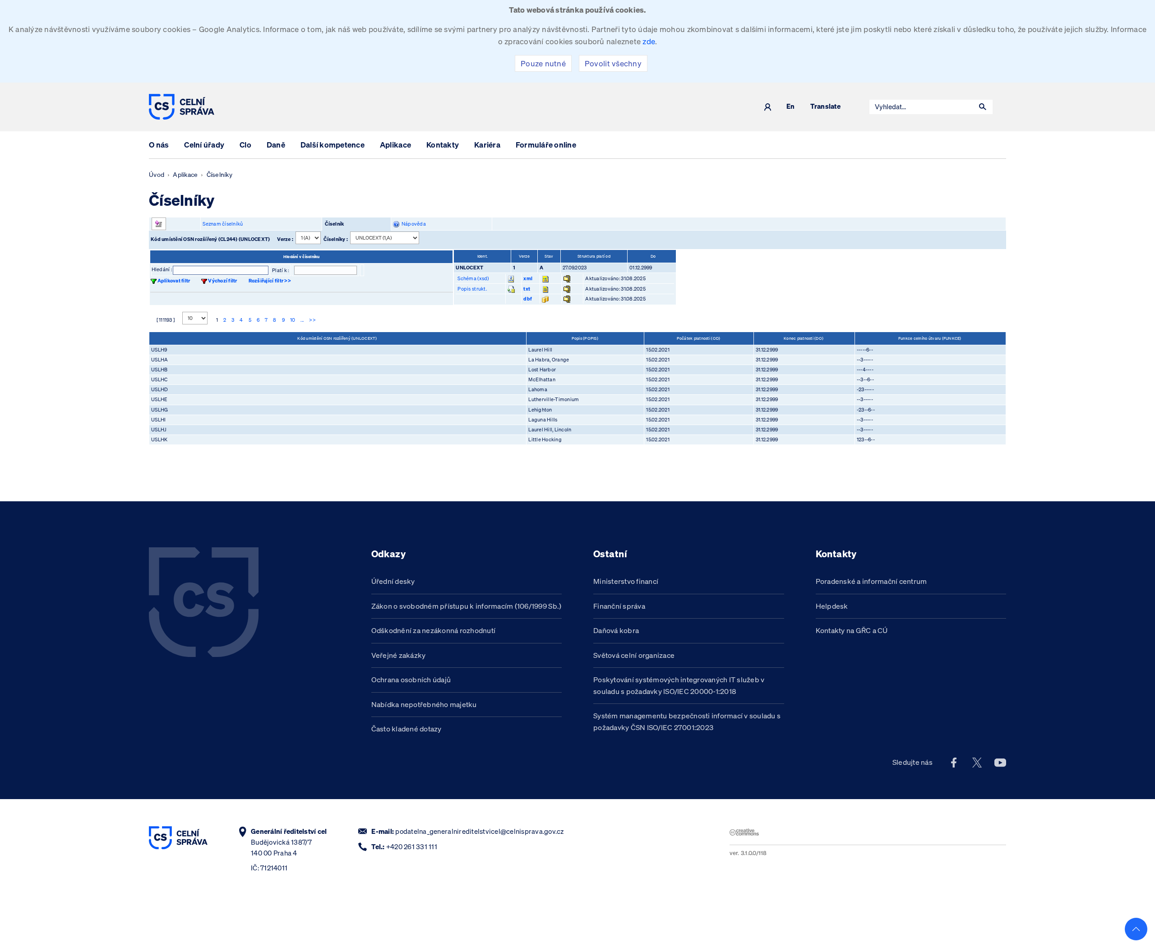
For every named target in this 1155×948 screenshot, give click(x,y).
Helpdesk (832, 606)
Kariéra (487, 144)
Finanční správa (619, 606)
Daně (276, 144)
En (790, 106)
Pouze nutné (543, 63)
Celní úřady (204, 144)
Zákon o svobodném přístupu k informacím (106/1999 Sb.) (466, 606)
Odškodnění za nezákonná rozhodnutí (433, 630)
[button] (983, 107)
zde (648, 41)
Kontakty (442, 144)
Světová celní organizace (634, 655)
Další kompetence (332, 144)
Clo (245, 144)
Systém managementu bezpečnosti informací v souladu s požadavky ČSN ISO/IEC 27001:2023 (687, 721)
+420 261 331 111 (411, 846)
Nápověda (412, 224)
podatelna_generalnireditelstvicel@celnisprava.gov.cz (479, 831)
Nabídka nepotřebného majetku (424, 704)
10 (293, 320)
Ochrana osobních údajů (411, 679)
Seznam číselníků (223, 224)
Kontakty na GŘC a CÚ (852, 630)
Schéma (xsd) (473, 278)
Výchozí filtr (222, 280)
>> (312, 320)
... (302, 320)
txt (526, 289)
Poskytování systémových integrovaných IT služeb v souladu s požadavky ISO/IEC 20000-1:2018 (679, 685)
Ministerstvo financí (625, 581)
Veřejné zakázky (398, 655)
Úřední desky (393, 581)
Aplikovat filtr (173, 280)
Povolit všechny (613, 63)
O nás (159, 144)
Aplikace (395, 144)
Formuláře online (546, 144)
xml (527, 278)
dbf (527, 299)
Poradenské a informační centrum (871, 581)
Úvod (156, 175)
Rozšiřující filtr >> (270, 280)
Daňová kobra (616, 630)
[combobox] (921, 107)
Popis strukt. (471, 289)
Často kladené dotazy (406, 729)
